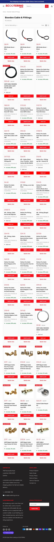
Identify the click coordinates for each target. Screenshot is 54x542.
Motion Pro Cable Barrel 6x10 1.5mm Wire (41, 238)
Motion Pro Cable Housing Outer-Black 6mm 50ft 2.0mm (26, 110)
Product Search (33, 470)
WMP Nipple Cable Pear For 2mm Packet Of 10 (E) (10, 405)
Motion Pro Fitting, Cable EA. (25, 213)
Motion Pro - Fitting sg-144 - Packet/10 (42, 160)
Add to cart (11, 57)
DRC (5, 51)
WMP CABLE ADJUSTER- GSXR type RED (25, 405)
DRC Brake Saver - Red (25, 48)
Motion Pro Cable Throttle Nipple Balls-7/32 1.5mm (26, 315)
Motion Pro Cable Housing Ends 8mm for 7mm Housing (42, 263)
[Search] (47, 6)
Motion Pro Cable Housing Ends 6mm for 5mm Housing (10, 289)
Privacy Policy (33, 475)
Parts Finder (32, 473)
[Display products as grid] (46, 25)
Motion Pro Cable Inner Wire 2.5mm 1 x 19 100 (26, 135)
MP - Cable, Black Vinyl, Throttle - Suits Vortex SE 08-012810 (26, 161)
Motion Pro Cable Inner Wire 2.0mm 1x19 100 (10, 135)
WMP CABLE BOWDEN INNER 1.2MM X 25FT (42, 329)
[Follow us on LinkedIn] (9, 529)
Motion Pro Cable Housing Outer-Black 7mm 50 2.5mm (42, 110)
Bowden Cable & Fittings (13, 12)
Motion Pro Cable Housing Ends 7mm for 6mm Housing (27, 263)
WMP (5, 90)
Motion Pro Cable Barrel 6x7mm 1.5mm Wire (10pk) (26, 238)
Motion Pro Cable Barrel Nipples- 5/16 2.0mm (26, 289)
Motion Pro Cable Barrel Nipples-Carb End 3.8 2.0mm (42, 289)
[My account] (52, 6)
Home (4, 12)
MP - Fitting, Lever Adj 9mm (27, 186)
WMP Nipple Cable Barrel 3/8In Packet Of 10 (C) (43, 366)
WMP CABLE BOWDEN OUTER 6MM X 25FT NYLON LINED (10, 85)
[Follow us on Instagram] (6, 529)
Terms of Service (34, 480)
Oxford (38, 407)
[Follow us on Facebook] (4, 529)
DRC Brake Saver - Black (41, 48)
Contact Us (32, 483)
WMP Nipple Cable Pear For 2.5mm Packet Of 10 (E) (9, 366)
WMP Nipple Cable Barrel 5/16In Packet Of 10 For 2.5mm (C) (26, 444)
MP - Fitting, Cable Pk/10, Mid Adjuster (10, 213)
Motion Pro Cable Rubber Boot (9, 186)
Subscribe (35, 508)
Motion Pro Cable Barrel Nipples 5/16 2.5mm (10, 263)
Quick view (11, 61)
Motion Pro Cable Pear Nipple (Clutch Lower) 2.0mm (42, 71)
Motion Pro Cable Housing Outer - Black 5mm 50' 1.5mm (10, 110)
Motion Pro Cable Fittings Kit (9, 160)
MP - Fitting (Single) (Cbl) (42, 213)
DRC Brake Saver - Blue (9, 48)
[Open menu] (3, 6)
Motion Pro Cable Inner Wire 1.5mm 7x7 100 (42, 135)
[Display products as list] (48, 25)
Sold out (10, 96)
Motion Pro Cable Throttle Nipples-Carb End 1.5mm (10, 315)
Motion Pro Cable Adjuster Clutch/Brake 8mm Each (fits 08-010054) (42, 187)
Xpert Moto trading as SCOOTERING (26, 76)
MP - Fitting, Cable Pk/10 (9, 237)
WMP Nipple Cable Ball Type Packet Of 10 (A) (10, 443)
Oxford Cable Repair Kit (42, 404)
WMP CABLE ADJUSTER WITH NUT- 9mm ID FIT (42, 444)
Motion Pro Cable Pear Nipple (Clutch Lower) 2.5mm (26, 71)
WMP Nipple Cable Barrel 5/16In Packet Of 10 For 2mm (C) (26, 366)
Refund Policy (33, 478)
